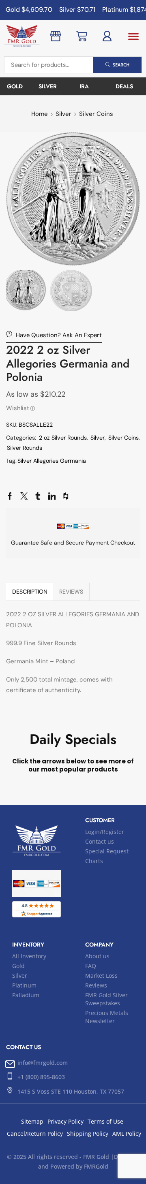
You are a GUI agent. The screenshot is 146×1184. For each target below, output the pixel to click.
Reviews (96, 985)
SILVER (48, 86)
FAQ (90, 966)
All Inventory (29, 956)
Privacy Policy (65, 1121)
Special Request (107, 851)
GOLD (15, 86)
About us (97, 956)
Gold (18, 966)
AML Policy (126, 1133)
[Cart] (81, 36)
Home (39, 114)
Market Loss (101, 975)
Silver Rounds (24, 447)
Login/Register (104, 832)
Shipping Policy (87, 1133)
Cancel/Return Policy (35, 1133)
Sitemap (32, 1121)
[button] (133, 36)
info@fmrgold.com (42, 1062)
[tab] (30, 592)
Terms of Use (105, 1121)
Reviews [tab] (71, 591)
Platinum (24, 985)
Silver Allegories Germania (51, 460)
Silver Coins (96, 114)
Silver (63, 114)
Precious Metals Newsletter (106, 1017)
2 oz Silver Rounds (63, 437)
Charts (94, 861)
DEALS (124, 86)
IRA (84, 86)
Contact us (99, 841)
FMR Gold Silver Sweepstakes (106, 999)
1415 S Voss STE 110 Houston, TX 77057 (70, 1091)
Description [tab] (29, 591)
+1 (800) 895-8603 (41, 1077)
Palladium (25, 995)
